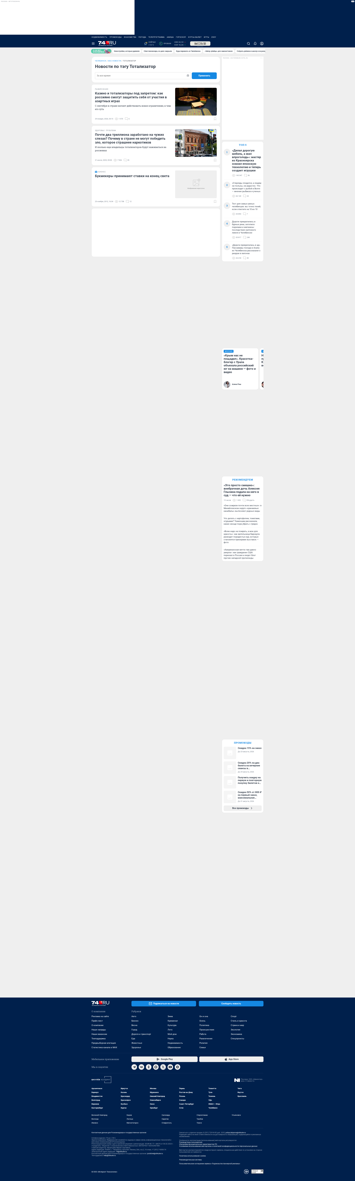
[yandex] (177, 1067)
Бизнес (135, 1021)
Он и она (203, 1016)
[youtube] (170, 1067)
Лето (170, 1029)
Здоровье (136, 1047)
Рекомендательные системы (190, 1160)
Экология (235, 1029)
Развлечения (205, 1038)
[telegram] (134, 1067)
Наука (170, 1038)
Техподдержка (99, 1038)
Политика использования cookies (192, 1156)
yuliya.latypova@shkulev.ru (235, 1133)
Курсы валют (195, 37)
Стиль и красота (239, 1021)
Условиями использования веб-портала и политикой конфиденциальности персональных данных (218, 1146)
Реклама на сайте (100, 1016)
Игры (206, 37)
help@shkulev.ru (110, 1155)
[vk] (141, 1067)
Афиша (170, 37)
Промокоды (116, 37)
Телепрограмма (156, 37)
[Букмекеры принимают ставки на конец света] (196, 184)
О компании (97, 1025)
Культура (172, 1025)
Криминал (173, 1021)
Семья (202, 1047)
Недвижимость (99, 37)
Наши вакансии (99, 1034)
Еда (133, 1038)
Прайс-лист (97, 1021)
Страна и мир (237, 1025)
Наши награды (99, 1029)
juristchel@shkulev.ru (155, 1154)
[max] (156, 1067)
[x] (163, 1067)
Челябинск (100, 61)
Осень (202, 1021)
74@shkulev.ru (121, 1152)
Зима (170, 1016)
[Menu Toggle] (93, 43)
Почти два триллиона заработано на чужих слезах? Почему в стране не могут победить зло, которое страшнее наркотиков (130, 138)
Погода (142, 37)
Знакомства (130, 37)
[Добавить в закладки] (215, 119)
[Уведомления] (255, 43)
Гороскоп (181, 37)
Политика (204, 1025)
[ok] (148, 1067)
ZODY (213, 37)
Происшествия (206, 1029)
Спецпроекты (237, 1038)
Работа (202, 1034)
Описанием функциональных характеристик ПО (198, 1144)
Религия (203, 1043)
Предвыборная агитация (104, 1043)
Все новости (114, 61)
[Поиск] (248, 43)
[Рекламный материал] (200, 43)
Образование (174, 1047)
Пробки (165, 43)
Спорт (234, 1016)
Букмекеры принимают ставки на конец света (132, 176)
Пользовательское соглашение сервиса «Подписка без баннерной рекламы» (209, 1164)
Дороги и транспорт (141, 1034)
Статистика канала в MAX (104, 1047)
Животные (136, 1043)
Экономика (236, 1034)
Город (134, 1029)
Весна (134, 1025)
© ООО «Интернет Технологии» (104, 1172)
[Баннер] (101, 51)
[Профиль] (261, 43)
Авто (133, 1016)
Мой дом (172, 1034)
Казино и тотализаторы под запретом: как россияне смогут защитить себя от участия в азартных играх (131, 97)
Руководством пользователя (190, 1142)
